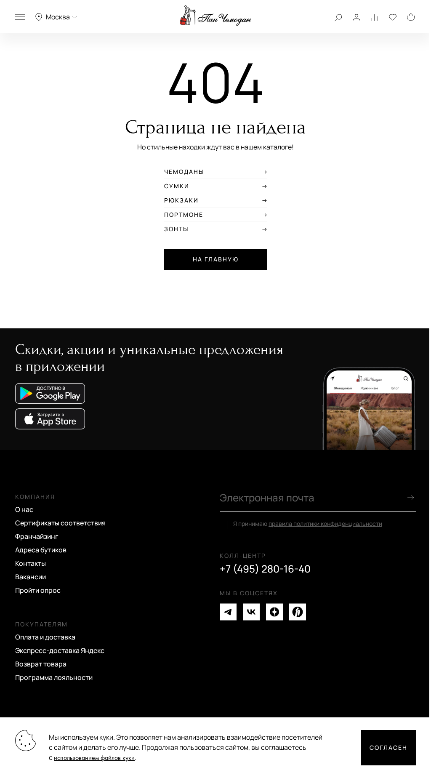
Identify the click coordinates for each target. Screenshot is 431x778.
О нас (24, 509)
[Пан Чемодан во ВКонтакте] (251, 612)
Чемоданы (184, 172)
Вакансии (30, 576)
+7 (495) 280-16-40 (265, 569)
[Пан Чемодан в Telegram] (228, 612)
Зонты (176, 229)
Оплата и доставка (45, 637)
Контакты (30, 563)
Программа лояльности (54, 677)
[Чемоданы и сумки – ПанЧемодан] (215, 15)
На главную (216, 259)
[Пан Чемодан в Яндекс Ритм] (297, 612)
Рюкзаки (181, 200)
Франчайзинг (37, 536)
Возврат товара (41, 664)
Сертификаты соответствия (60, 523)
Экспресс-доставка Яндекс (59, 650)
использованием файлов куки (94, 758)
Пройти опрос (38, 590)
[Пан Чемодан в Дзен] (274, 612)
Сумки (176, 186)
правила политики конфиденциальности (325, 524)
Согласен (388, 747)
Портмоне (183, 215)
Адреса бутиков (41, 549)
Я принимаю (307, 524)
